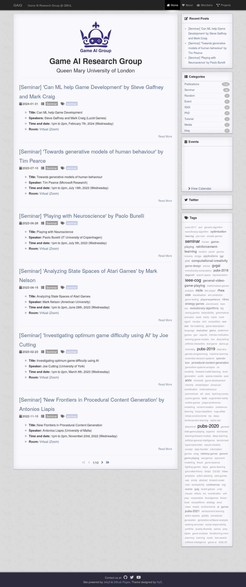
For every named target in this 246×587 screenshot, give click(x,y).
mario (206, 317)
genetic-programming (196, 353)
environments (208, 506)
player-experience (210, 299)
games (225, 506)
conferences (213, 484)
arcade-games (214, 236)
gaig (196, 489)
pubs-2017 (190, 227)
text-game (212, 343)
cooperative (197, 497)
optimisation (218, 231)
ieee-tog (189, 236)
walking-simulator (194, 524)
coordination (214, 493)
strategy (211, 502)
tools (204, 398)
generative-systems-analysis (200, 367)
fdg (222, 308)
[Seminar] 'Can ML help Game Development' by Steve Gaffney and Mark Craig (207, 33)
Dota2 (207, 471)
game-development (215, 380)
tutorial (206, 265)
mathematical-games (218, 285)
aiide (188, 295)
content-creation (205, 407)
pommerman (191, 393)
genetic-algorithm (213, 227)
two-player (210, 290)
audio (201, 376)
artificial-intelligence (195, 542)
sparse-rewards (214, 376)
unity (219, 489)
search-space (203, 274)
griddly (205, 515)
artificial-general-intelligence (200, 440)
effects (197, 493)
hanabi (205, 241)
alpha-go (224, 343)
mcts (199, 290)
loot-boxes (222, 431)
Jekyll (107, 582)
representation (220, 274)
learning (200, 537)
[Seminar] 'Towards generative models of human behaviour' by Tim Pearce (207, 48)
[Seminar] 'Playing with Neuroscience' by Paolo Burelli (81, 215)
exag (196, 453)
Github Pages (122, 582)
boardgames (211, 497)
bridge (198, 256)
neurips (196, 321)
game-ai (212, 542)
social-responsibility (215, 524)
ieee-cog (193, 280)
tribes (225, 471)
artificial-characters (195, 343)
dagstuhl (189, 275)
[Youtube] (138, 577)
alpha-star (215, 420)
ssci (200, 227)
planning (189, 537)
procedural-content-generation (210, 362)
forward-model (216, 480)
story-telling (223, 339)
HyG (159, 582)
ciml (204, 321)
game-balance (212, 462)
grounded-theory (194, 471)
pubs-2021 (192, 511)
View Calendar (201, 188)
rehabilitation (202, 384)
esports (203, 334)
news (188, 506)
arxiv (188, 380)
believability (207, 312)
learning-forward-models (198, 435)
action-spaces (192, 515)
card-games (220, 475)
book (198, 317)
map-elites (219, 411)
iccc (187, 362)
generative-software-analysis (213, 520)
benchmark (223, 440)
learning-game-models (197, 339)
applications (210, 256)
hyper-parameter (193, 444)
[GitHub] (125, 577)
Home (174, 5)
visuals (188, 493)
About (189, 5)
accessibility (198, 484)
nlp (210, 415)
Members (207, 5)
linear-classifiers (203, 411)
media (196, 506)
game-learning (217, 466)
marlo (214, 317)
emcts (194, 480)
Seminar (52, 104)
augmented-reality (218, 398)
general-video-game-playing (204, 283)
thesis (200, 462)
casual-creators (212, 444)
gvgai (216, 265)
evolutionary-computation (198, 270)
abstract (203, 480)
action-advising (205, 475)
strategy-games (194, 303)
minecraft (198, 380)
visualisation (199, 295)
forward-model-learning (208, 371)
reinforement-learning (213, 511)
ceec (207, 393)
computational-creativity (210, 260)
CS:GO (216, 471)
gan (196, 334)
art (201, 393)
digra (205, 466)
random (203, 251)
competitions (198, 502)
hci (204, 493)
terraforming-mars (219, 533)
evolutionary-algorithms (204, 308)
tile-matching (197, 325)
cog (224, 484)
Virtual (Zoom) (49, 129)
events (189, 489)
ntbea (225, 299)
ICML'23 (223, 542)
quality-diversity (203, 528)
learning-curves (220, 393)
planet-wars (212, 303)
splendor (220, 358)
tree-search (221, 537)
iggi (222, 256)
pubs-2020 (208, 425)
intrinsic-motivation (219, 334)
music (210, 537)
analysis (189, 290)
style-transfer (201, 449)
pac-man (200, 236)
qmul (219, 502)
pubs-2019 (206, 348)
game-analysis (200, 533)
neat (187, 484)
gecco (212, 330)
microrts (189, 384)
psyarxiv (210, 431)
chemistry (190, 349)
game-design (193, 266)
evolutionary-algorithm (197, 231)
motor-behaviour (208, 389)
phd (187, 261)
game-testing (192, 299)
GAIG (17, 5)
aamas (217, 528)
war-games (207, 458)
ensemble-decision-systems (199, 358)
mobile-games (192, 402)
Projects (226, 5)
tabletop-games (209, 453)
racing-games (192, 312)
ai (218, 506)
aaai (226, 376)
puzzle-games (192, 398)
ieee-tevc (222, 349)
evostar (189, 449)
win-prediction (215, 294)
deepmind (190, 426)
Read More (165, 136)
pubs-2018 (221, 270)
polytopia (190, 475)
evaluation (202, 330)
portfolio (189, 528)
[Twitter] (132, 577)
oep (187, 480)
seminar (72, 104)
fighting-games (193, 466)
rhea (221, 290)
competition (214, 321)
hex (213, 339)
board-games (208, 489)
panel (212, 251)
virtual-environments (195, 415)
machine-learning (218, 353)
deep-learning (220, 435)
